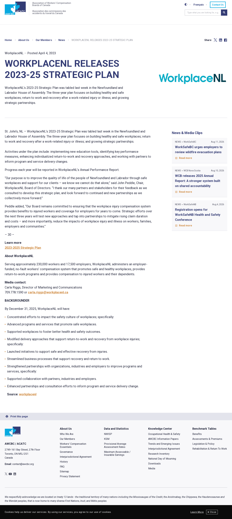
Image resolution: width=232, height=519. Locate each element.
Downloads (154, 463)
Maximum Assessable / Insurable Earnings (117, 453)
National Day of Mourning (162, 458)
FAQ (62, 466)
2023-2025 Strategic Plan (23, 248)
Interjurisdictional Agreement (76, 456)
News (61, 40)
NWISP (108, 434)
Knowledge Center (160, 428)
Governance (66, 451)
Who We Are (66, 434)
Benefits (197, 434)
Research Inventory (159, 453)
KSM (106, 438)
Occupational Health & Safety (164, 434)
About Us (23, 40)
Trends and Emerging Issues (164, 443)
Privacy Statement (70, 476)
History (64, 461)
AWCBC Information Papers (163, 438)
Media (151, 468)
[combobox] (203, 12)
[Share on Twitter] (215, 40)
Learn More (197, 512)
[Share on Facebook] (225, 40)
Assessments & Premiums (207, 438)
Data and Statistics (116, 428)
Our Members (44, 40)
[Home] (15, 8)
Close (213, 512)
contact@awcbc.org (23, 464)
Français (198, 4)
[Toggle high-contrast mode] (186, 4)
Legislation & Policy (203, 443)
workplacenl (27, 394)
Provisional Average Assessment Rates (115, 445)
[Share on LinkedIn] (220, 40)
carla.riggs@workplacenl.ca (48, 292)
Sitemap (64, 471)
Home (8, 40)
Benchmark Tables (204, 428)
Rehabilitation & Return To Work (209, 448)
